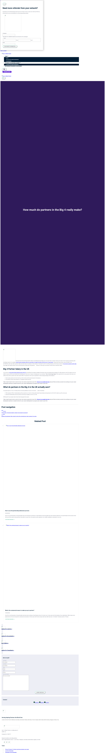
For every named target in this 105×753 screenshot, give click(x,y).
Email (4, 42)
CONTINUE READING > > (10, 519)
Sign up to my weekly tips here (43, 381)
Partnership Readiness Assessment (13, 66)
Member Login (7, 71)
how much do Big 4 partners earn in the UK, (17, 372)
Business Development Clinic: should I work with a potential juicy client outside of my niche (19, 415)
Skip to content (3, 50)
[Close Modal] (4, 4)
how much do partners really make (69, 363)
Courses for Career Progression (12, 64)
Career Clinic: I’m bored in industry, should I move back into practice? (15, 412)
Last (32, 40)
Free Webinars (8, 61)
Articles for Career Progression (12, 59)
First (17, 40)
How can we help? (6, 674)
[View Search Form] (4, 69)
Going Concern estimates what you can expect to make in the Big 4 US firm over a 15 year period (34, 362)
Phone (4, 670)
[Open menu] (4, 78)
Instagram (5, 33)
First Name (4, 660)
